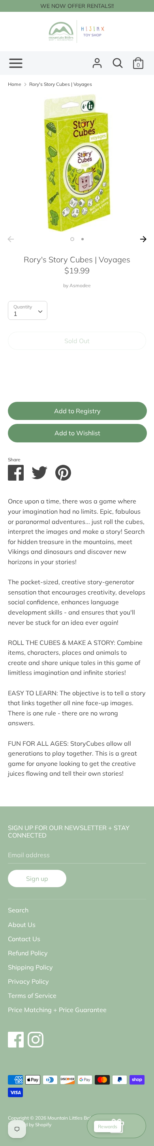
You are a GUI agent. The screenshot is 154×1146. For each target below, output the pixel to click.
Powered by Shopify (29, 1124)
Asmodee (80, 285)
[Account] (97, 60)
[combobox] (27, 310)
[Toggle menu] (16, 63)
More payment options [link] (77, 382)
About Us (22, 925)
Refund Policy (28, 953)
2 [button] (82, 239)
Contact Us (24, 939)
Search (18, 910)
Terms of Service (32, 995)
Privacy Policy (28, 981)
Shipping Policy (30, 967)
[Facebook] (16, 1036)
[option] (77, 163)
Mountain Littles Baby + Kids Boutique (88, 1118)
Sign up (37, 878)
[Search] (118, 60)
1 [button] (72, 239)
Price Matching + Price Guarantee (57, 1010)
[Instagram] (35, 1036)
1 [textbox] (15, 314)
